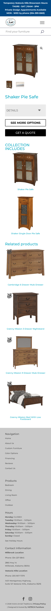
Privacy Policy (39, 604)
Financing (10, 458)
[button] (41, 48)
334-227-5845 (18, 558)
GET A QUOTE (25, 132)
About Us (9, 443)
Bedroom (9, 485)
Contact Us (10, 468)
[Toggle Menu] (42, 22)
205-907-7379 (18, 576)
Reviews (9, 463)
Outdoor (9, 505)
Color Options (11, 453)
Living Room (11, 495)
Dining (8, 490)
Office (8, 500)
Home (8, 438)
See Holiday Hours (14, 541)
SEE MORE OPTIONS (26, 123)
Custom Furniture (13, 448)
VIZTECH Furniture (35, 607)
